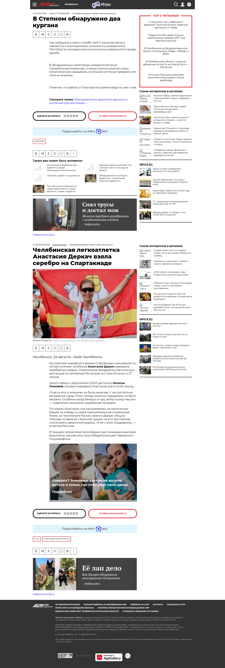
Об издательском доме (67, 605)
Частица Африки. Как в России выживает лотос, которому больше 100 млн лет (172, 307)
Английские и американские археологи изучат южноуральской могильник (62, 168)
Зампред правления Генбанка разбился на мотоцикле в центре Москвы (170, 358)
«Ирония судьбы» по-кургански (63, 175)
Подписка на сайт (139, 605)
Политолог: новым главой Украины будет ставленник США (171, 346)
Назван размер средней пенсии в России (170, 324)
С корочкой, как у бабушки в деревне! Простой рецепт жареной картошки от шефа (166, 25)
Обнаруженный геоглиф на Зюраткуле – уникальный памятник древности (113, 178)
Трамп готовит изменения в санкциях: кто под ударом (167, 170)
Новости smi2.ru (44, 234)
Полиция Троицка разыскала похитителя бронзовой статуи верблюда (166, 77)
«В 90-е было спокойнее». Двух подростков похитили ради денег (171, 273)
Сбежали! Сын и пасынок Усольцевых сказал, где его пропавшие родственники (173, 285)
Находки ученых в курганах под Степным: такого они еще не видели (115, 168)
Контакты (158, 605)
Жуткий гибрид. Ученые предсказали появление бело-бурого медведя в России (173, 98)
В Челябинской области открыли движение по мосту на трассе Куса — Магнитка (166, 64)
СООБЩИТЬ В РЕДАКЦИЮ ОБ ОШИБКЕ (140, 611)
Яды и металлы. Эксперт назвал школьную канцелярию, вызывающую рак (170, 109)
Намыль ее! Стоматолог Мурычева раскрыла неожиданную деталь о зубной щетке (171, 131)
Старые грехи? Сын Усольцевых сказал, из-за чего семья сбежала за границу (172, 253)
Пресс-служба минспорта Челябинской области (78, 340)
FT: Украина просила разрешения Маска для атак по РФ (170, 202)
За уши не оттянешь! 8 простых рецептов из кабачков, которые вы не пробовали (173, 296)
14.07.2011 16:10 (40, 13)
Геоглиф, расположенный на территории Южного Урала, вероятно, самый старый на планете (61, 190)
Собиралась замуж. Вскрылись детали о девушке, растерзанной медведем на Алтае (171, 153)
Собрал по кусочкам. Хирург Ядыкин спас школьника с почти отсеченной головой (173, 142)
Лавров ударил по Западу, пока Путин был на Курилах (169, 213)
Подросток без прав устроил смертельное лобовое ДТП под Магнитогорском (166, 38)
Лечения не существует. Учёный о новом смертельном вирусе (171, 262)
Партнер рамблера (84, 656)
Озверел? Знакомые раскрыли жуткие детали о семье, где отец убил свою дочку (90, 482)
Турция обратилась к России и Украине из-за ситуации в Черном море (170, 182)
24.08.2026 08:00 (41, 244)
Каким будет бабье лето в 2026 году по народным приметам (171, 192)
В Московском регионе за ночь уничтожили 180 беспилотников (169, 368)
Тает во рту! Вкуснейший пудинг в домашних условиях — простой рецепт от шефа (171, 120)
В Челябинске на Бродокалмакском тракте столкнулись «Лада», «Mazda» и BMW (166, 51)
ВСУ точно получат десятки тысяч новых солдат (170, 335)
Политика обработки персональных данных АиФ (123, 608)
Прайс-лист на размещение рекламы (74, 608)
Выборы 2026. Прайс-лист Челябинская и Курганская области (87, 611)
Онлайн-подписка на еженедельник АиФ (105, 605)
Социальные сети (176, 605)
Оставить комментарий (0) (112, 116)
